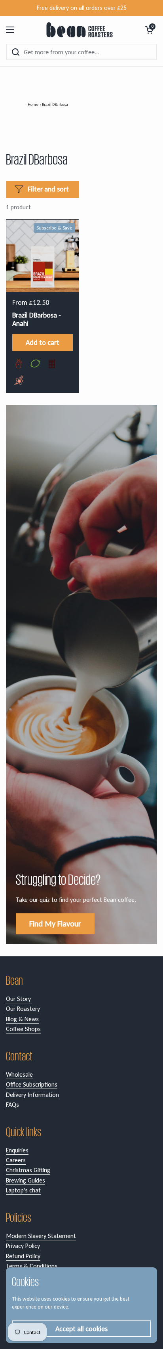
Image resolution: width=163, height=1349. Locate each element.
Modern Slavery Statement (41, 1236)
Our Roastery (23, 1008)
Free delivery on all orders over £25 (82, 7)
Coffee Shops (23, 1029)
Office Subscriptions (31, 1084)
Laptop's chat (23, 1190)
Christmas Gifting (28, 1170)
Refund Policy (23, 1256)
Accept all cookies (81, 1328)
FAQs (12, 1104)
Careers (16, 1160)
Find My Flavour (55, 923)
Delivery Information (32, 1094)
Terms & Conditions (31, 1266)
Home (33, 104)
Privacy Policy (23, 1245)
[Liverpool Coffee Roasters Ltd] (80, 30)
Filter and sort (48, 189)
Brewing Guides (25, 1180)
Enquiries (17, 1150)
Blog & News (22, 1019)
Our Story (18, 999)
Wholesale (19, 1074)
